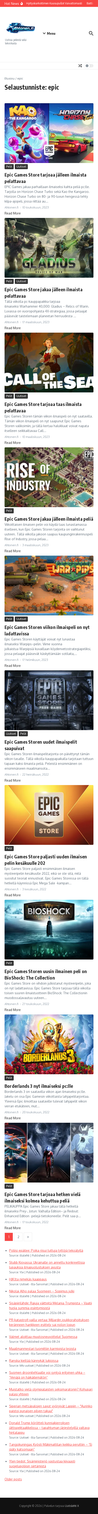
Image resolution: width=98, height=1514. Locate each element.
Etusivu (10, 78)
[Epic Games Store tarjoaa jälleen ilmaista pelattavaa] (49, 133)
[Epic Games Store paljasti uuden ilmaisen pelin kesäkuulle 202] (49, 815)
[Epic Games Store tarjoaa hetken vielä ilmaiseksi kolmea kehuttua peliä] (49, 1153)
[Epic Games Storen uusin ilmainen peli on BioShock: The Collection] (49, 930)
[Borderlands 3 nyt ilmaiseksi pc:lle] (49, 1044)
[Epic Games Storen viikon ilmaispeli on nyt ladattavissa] (49, 585)
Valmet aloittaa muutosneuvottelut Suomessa (43, 1337)
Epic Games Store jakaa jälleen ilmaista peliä (49, 519)
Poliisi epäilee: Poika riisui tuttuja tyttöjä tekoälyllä (46, 1250)
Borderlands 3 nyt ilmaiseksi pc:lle (39, 1086)
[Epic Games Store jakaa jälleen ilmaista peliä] (49, 477)
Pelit (9, 166)
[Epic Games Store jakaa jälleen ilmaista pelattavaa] (49, 248)
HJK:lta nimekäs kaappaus (28, 1279)
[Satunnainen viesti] (80, 66)
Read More (13, 213)
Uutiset (21, 166)
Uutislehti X (72, 1506)
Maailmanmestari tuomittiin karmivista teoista (42, 1349)
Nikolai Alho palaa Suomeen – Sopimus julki (41, 1291)
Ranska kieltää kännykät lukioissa (33, 1361)
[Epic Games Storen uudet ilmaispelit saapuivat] (49, 700)
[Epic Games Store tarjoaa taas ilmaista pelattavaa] (49, 362)
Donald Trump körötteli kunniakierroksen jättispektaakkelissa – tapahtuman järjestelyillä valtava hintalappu (49, 1427)
